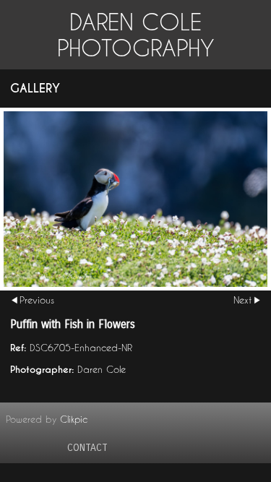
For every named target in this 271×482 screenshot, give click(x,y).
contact (87, 448)
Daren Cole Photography (136, 35)
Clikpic (73, 419)
